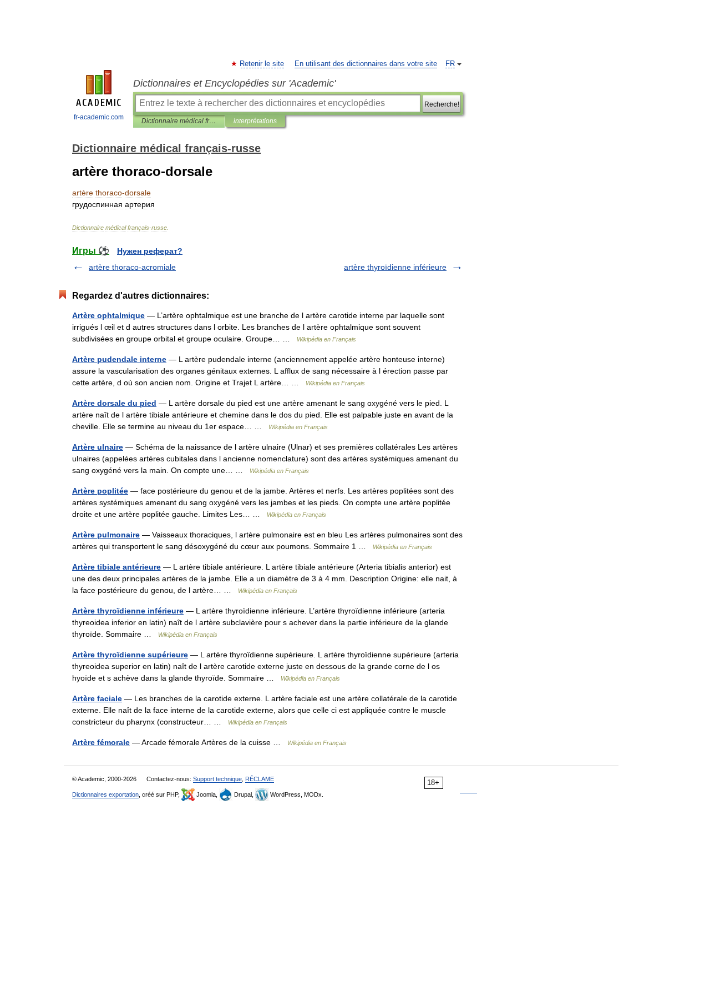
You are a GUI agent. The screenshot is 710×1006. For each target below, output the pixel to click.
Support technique (217, 779)
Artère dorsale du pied (114, 403)
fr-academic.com (99, 117)
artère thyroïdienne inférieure (395, 267)
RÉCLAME (259, 779)
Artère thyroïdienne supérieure (130, 654)
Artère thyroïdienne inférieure (128, 610)
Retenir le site (262, 64)
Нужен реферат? (149, 251)
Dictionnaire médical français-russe (178, 121)
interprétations (255, 121)
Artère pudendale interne (119, 359)
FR (450, 64)
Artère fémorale (101, 742)
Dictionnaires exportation (105, 794)
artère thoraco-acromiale (132, 267)
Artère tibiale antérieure (116, 566)
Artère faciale (97, 698)
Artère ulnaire (97, 446)
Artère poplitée (100, 490)
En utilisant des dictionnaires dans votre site (366, 64)
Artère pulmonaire (106, 534)
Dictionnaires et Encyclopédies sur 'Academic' (234, 83)
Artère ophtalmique (108, 315)
